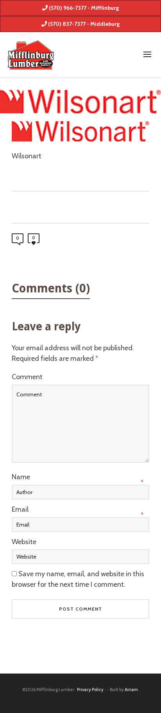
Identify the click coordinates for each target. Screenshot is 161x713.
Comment (27, 377)
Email (20, 509)
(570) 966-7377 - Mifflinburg (83, 7)
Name (21, 477)
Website (24, 541)
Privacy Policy (90, 689)
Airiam (131, 689)
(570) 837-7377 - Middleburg (83, 23)
